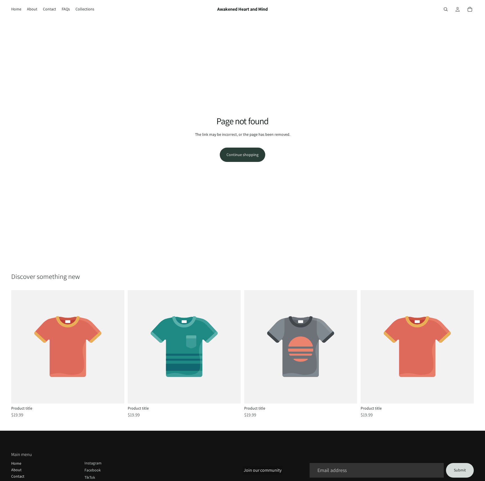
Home (16, 463)
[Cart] (470, 9)
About (16, 469)
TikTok (89, 477)
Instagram (93, 463)
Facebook (92, 470)
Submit (460, 470)
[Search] (446, 9)
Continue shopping (242, 154)
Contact (17, 476)
